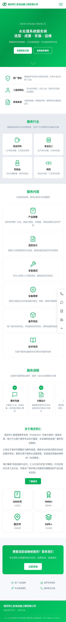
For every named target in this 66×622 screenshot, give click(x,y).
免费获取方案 (23, 50)
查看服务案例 (43, 50)
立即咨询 (33, 566)
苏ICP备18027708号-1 (51, 618)
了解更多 (33, 481)
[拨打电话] (61, 293)
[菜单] (61, 4)
